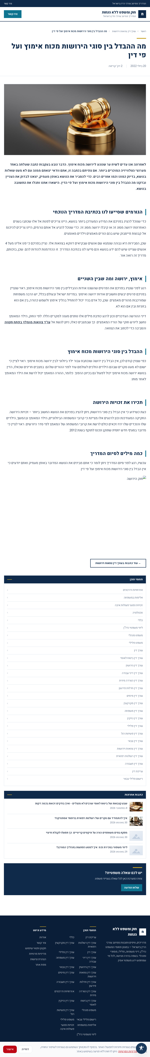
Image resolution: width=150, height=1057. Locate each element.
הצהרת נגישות (38, 959)
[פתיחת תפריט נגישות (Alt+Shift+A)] (141, 1048)
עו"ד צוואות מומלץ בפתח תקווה (27, 322)
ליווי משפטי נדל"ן (86, 1034)
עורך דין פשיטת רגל (65, 1012)
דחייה (25, 1049)
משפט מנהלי (89, 1010)
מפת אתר (40, 965)
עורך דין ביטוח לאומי (88, 1003)
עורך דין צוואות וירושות (124, 31)
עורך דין (91, 952)
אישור (10, 1049)
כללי (71, 937)
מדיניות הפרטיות (127, 1051)
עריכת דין (91, 937)
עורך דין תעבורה (65, 982)
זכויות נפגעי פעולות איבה (67, 1027)
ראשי (143, 31)
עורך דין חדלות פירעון (88, 984)
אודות (42, 937)
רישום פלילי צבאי (86, 1019)
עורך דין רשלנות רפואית (87, 945)
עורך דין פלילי (66, 952)
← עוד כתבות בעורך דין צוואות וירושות (118, 563)
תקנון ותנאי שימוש (35, 948)
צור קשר (8, 3)
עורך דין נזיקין (66, 1001)
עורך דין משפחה (65, 958)
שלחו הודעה (131, 888)
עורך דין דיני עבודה (89, 960)
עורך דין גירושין (87, 967)
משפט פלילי (67, 1019)
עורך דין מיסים (66, 972)
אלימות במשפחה (86, 1025)
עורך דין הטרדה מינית (87, 993)
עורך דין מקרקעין (64, 943)
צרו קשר (13, 14)
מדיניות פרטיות (37, 954)
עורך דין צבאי (66, 967)
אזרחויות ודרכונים (64, 991)
